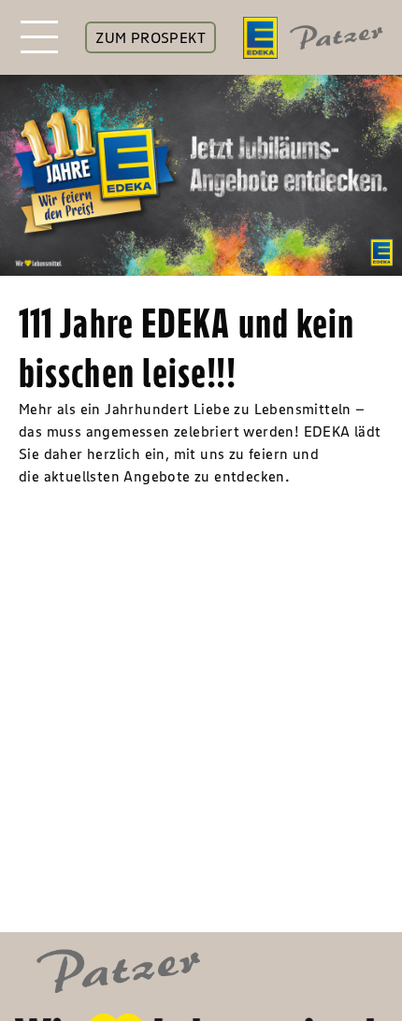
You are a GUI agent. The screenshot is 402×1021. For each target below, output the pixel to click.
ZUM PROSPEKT (150, 37)
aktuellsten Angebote (117, 476)
